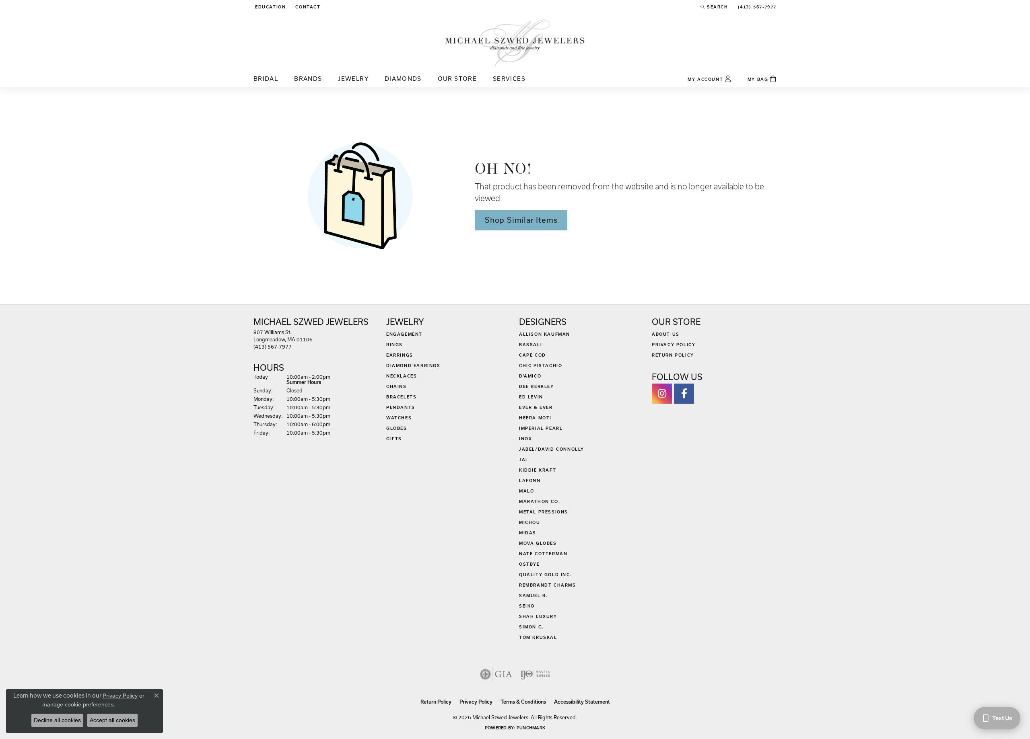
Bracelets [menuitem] (401, 396)
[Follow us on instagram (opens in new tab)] (662, 394)
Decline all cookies (57, 720)
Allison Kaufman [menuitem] (544, 334)
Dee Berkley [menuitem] (536, 386)
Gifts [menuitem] (394, 438)
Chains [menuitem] (396, 386)
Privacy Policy (673, 344)
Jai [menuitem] (523, 459)
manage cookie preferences (77, 704)
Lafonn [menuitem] (530, 480)
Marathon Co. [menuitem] (539, 501)
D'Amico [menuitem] (530, 376)
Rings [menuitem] (394, 344)
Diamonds (403, 78)
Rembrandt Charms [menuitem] (547, 585)
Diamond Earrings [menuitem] (413, 365)
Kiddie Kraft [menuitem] (537, 470)
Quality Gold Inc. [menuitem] (545, 574)
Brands (308, 78)
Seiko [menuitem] (527, 606)
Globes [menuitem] (396, 428)
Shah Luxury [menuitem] (538, 616)
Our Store (457, 78)
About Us (666, 334)
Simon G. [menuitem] (531, 626)
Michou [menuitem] (529, 522)
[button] (269, 7)
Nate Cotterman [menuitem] (543, 553)
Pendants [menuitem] (400, 407)
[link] (307, 7)
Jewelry (353, 78)
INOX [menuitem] (525, 438)
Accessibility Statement (582, 701)
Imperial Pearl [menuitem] (540, 428)
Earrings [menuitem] (399, 355)
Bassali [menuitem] (530, 344)
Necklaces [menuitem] (401, 376)
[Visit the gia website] (496, 674)
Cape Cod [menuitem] (532, 355)
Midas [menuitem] (527, 532)
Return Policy (673, 355)
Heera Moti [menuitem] (535, 417)
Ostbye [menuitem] (529, 564)
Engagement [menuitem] (404, 334)
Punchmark (531, 727)
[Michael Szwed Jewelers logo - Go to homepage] (515, 42)
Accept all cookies (112, 720)
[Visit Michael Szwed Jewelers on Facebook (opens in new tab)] (684, 394)
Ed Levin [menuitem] (531, 396)
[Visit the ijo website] (535, 674)
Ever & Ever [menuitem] (536, 407)
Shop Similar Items (521, 220)
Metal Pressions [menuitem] (543, 511)
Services (509, 78)
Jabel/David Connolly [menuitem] (551, 449)
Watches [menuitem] (399, 417)
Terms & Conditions (523, 701)
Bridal (265, 78)
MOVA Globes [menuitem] (538, 543)
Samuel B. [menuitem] (533, 595)
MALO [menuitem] (526, 491)
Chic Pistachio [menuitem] (540, 365)
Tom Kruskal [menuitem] (538, 637)
